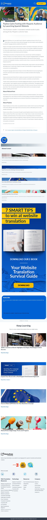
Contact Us (37, 492)
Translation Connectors (5, 500)
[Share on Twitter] (23, 321)
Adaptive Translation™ (16, 481)
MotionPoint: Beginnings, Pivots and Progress (24, 194)
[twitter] (25, 475)
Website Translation (5, 492)
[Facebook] (13, 475)
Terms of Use (37, 487)
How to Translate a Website (6, 490)
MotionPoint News (29, 130)
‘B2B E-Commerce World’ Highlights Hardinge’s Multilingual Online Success (24, 157)
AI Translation (4, 504)
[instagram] (36, 475)
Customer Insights (11, 130)
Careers (36, 483)
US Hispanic (35, 130)
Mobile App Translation (5, 497)
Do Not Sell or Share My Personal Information (39, 489)
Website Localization (5, 493)
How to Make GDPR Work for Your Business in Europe (24, 181)
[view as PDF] (27, 321)
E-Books (25, 485)
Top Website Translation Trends (6, 487)
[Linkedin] (2, 475)
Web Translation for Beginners (5, 507)
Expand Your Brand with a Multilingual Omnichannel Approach (24, 169)
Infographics (26, 483)
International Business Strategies (20, 130)
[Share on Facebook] (21, 321)
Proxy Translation (4, 499)
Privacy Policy (38, 485)
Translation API (4, 502)
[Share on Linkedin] (20, 321)
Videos (25, 487)
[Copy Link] (24, 321)
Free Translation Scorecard (29, 481)
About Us (37, 481)
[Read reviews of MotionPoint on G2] (15, 466)
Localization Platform (16, 483)
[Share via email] (25, 321)
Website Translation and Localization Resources (6, 484)
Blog (24, 489)
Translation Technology (5, 495)
